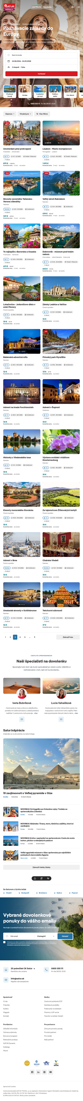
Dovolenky (47, 7)
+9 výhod (46, 210)
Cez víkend (70, 95)
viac (58, 42)
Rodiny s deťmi (55, 95)
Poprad (74, 893)
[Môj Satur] (72, 7)
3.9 (7, 156)
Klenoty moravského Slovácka (18, 510)
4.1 (7, 259)
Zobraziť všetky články (41, 867)
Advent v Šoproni (51, 407)
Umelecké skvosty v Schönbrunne (20, 610)
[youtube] (50, 1072)
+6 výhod (46, 159)
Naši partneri (48, 1040)
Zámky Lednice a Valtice (55, 304)
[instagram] (44, 1072)
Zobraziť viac (68, 637)
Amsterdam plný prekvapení (17, 148)
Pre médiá (48, 1036)
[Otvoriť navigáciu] (79, 7)
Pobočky (6, 1005)
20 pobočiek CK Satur (21, 968)
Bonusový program (10, 1036)
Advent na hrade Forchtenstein (18, 407)
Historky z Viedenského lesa (17, 457)
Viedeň (9, 893)
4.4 (47, 312)
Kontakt (6, 1016)
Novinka (7, 209)
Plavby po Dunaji (9, 95)
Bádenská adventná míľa (15, 357)
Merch (5, 1051)
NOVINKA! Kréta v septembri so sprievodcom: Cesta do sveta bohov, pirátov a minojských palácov (48, 839)
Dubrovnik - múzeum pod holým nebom (58, 253)
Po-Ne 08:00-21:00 (43, 104)
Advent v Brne (10, 560)
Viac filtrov (43, 114)
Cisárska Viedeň (51, 560)
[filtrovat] (48, 878)
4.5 (47, 206)
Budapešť (25, 893)
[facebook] (32, 1072)
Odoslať (65, 936)
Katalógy (6, 1047)
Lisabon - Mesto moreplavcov (57, 148)
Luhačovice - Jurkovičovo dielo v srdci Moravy (19, 305)
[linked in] (38, 1072)
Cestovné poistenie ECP (53, 1001)
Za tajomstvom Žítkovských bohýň (60, 510)
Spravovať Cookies (9, 1087)
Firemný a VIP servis (51, 1012)
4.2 (7, 365)
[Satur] (9, 7)
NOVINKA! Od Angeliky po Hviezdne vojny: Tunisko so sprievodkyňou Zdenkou (44, 810)
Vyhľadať (41, 74)
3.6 (47, 415)
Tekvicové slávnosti (53, 610)
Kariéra (5, 1009)
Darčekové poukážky (51, 1005)
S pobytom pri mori (40, 95)
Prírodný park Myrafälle (54, 357)
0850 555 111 (57, 968)
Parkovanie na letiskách (52, 1009)
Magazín (6, 1012)
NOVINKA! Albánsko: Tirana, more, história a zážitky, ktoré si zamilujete (47, 824)
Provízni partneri (50, 1032)
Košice (59, 893)
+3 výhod (7, 318)
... (29, 637)
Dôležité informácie (10, 1029)
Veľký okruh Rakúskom (54, 199)
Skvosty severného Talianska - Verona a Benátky (18, 200)
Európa (24, 95)
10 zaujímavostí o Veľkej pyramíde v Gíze (27, 793)
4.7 (46, 262)
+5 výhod (7, 262)
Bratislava (43, 893)
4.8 (7, 314)
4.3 (7, 415)
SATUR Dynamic (9, 1043)
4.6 (47, 156)
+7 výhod (7, 159)
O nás (5, 1001)
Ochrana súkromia (10, 1032)
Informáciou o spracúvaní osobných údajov (18, 945)
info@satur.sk (17, 978)
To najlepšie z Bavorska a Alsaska (20, 251)
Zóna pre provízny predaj (53, 1029)
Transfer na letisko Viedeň (53, 1016)
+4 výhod (7, 212)
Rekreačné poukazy (10, 1040)
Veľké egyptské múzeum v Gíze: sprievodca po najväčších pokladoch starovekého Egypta (46, 853)
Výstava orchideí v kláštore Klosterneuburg (56, 458)
